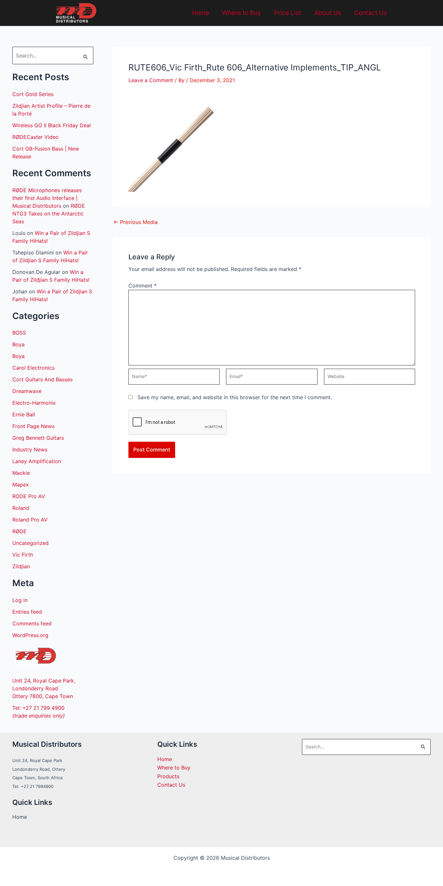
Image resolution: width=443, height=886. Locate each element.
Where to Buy (241, 13)
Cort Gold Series (33, 94)
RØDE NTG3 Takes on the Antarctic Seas (48, 214)
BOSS (19, 332)
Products (168, 776)
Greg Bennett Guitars (38, 438)
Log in (20, 600)
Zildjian (21, 566)
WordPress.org (30, 635)
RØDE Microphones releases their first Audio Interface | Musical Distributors (47, 198)
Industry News (29, 449)
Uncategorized (30, 543)
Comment (142, 285)
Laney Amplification (36, 461)
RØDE (19, 531)
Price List (287, 13)
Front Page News (33, 426)
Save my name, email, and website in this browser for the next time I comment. (235, 397)
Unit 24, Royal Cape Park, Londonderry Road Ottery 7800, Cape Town (43, 688)
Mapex (20, 484)
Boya (18, 344)
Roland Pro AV (30, 519)
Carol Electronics (33, 367)
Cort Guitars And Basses (42, 379)
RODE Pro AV (28, 496)
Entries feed (27, 612)
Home (200, 13)
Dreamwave (27, 391)
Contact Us (370, 13)
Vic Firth (22, 554)
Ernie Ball (23, 414)
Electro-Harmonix (34, 403)
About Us (327, 13)
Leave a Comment (150, 80)
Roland (20, 508)
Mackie (21, 473)
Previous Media (136, 222)
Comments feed (32, 623)
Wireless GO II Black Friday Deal (51, 125)
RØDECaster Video (35, 137)
